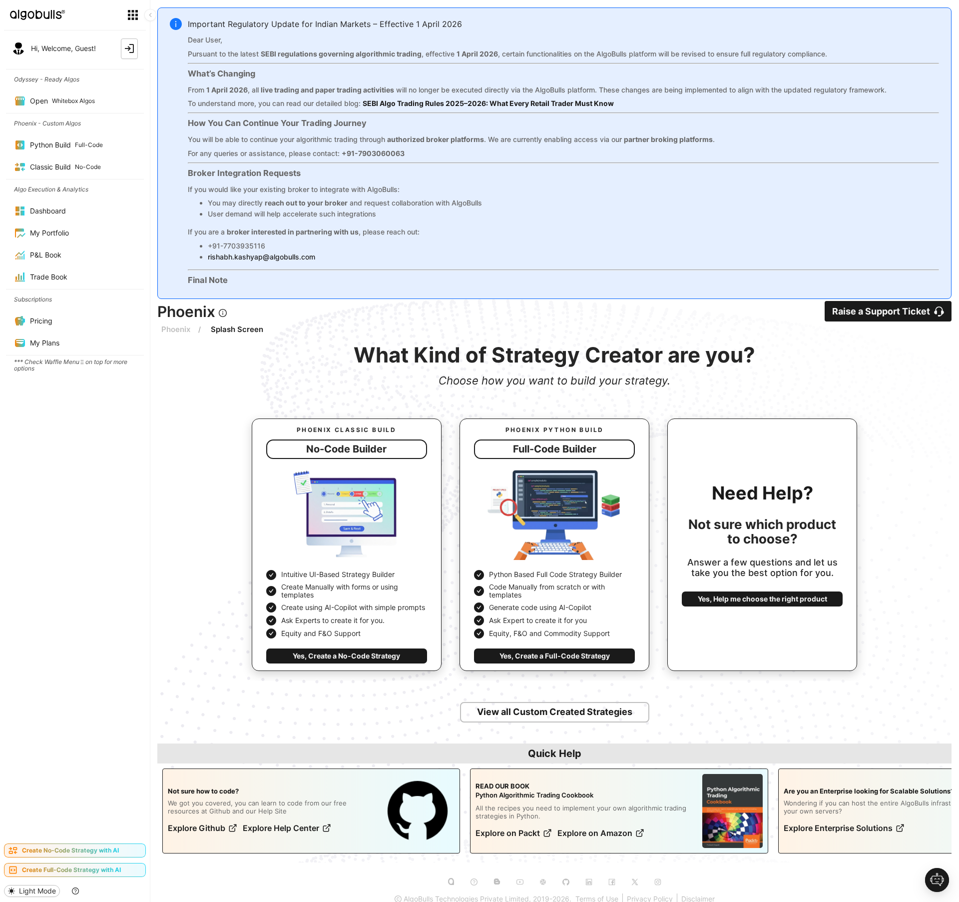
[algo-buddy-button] (937, 880)
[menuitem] (75, 79)
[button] (223, 313)
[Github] (565, 882)
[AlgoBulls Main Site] (451, 882)
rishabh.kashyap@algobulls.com (261, 256)
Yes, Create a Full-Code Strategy (554, 656)
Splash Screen (237, 329)
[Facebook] (611, 882)
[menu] (75, 452)
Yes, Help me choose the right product (762, 598)
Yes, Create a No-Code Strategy (346, 656)
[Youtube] (519, 882)
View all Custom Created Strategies (554, 711)
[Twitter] (634, 882)
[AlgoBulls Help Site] (474, 882)
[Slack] (542, 882)
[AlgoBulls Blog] (496, 882)
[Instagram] (657, 882)
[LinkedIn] (588, 882)
